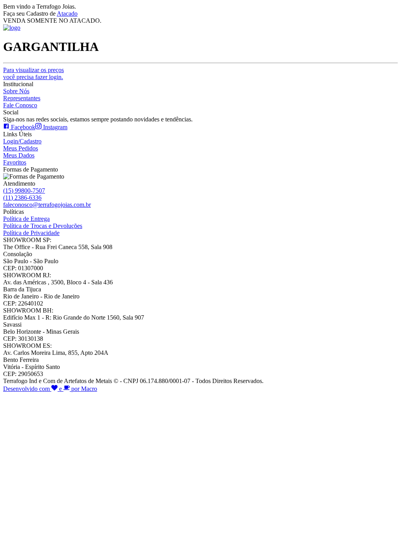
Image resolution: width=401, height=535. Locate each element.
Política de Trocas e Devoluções (42, 225)
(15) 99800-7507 (24, 190)
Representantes (21, 98)
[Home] (11, 27)
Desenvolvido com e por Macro (50, 388)
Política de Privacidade (31, 233)
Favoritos (14, 162)
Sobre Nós (16, 91)
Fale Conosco (20, 105)
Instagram (54, 127)
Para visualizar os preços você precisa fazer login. (33, 73)
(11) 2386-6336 (22, 197)
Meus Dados (18, 155)
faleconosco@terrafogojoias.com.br (47, 204)
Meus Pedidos (20, 148)
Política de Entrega (26, 218)
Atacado (67, 13)
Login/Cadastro (22, 141)
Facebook (22, 127)
